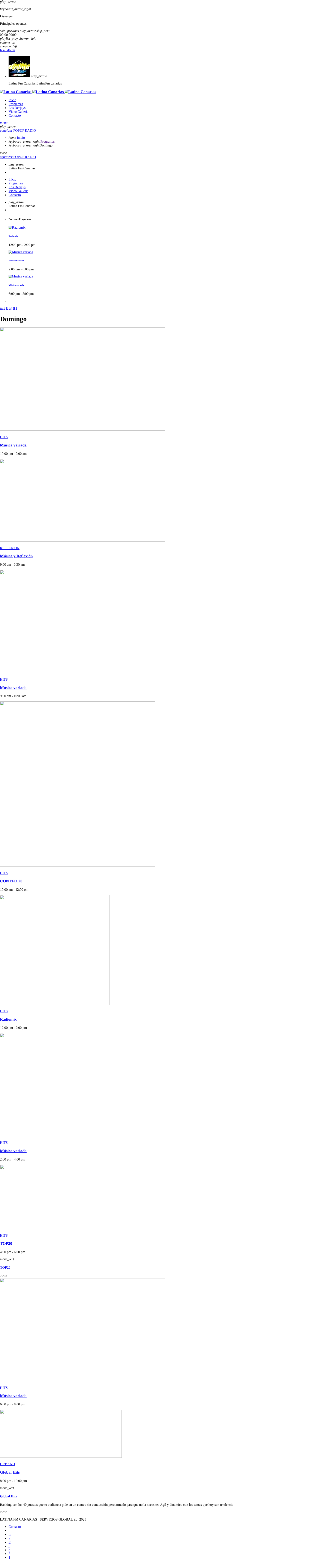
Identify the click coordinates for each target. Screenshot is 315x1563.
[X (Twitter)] (9, 1538)
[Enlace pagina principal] (48, 92)
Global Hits (10, 1472)
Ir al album (7, 50)
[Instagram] (9, 1550)
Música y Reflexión (16, 556)
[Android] (9, 1557)
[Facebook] (9, 1553)
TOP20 (6, 1243)
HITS (4, 437)
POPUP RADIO (18, 130)
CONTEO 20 (11, 881)
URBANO (7, 1464)
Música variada (16, 260)
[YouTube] (10, 1534)
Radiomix (13, 236)
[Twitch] (9, 1542)
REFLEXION (10, 548)
